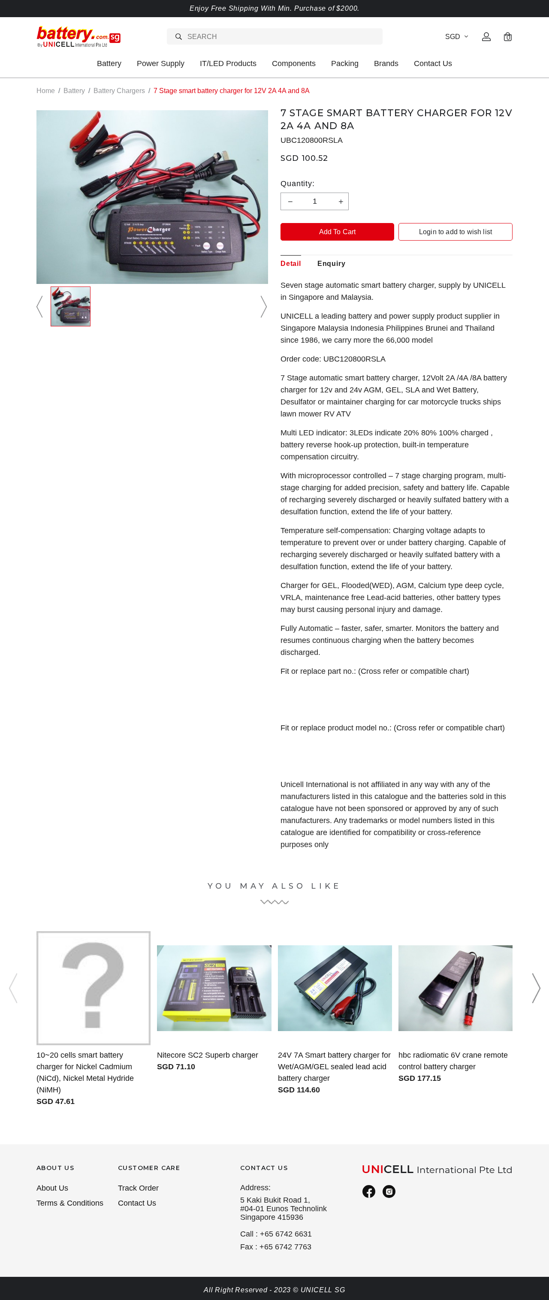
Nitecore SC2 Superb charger (207, 1055)
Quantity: (298, 183)
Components (294, 63)
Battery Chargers (119, 90)
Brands (386, 63)
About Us (52, 1188)
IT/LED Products (228, 63)
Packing (345, 63)
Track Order (138, 1188)
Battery (109, 63)
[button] (40, 306)
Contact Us (433, 63)
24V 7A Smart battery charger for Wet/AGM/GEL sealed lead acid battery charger (334, 1067)
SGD (452, 36)
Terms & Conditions (69, 1203)
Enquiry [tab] (331, 263)
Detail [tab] (291, 263)
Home (45, 90)
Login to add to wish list (455, 231)
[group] (70, 306)
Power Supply (160, 63)
